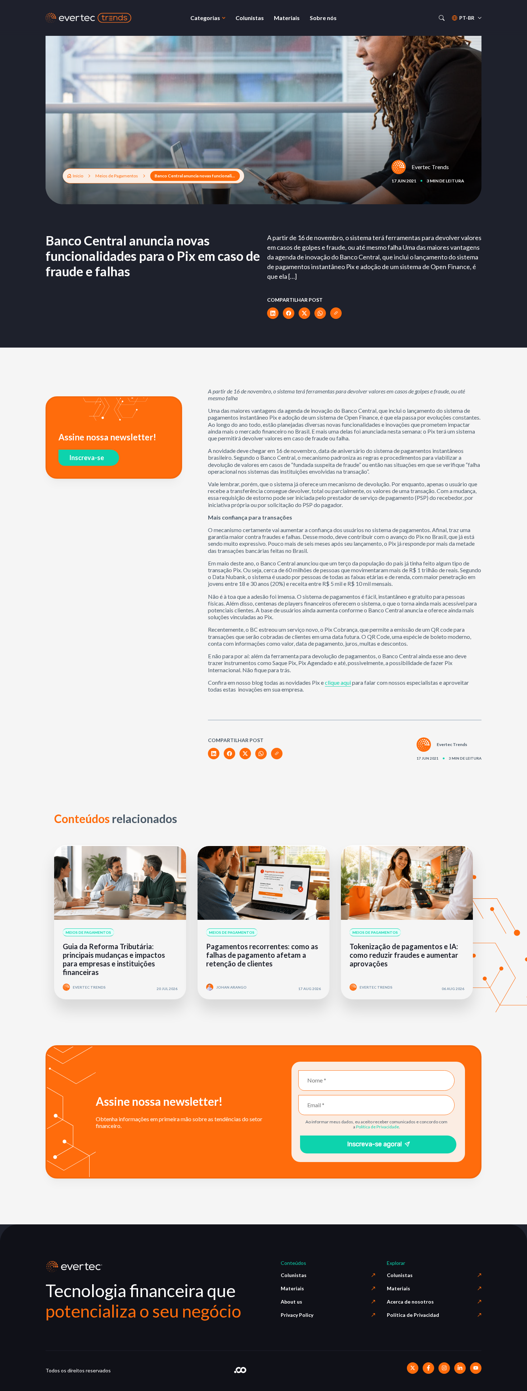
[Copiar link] (336, 313)
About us (291, 1302)
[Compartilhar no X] (304, 313)
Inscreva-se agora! (374, 1144)
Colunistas (294, 1275)
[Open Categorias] (223, 18)
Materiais (292, 1288)
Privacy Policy (297, 1315)
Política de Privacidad (413, 1315)
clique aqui (338, 682)
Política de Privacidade (377, 1126)
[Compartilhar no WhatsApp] (320, 313)
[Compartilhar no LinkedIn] (273, 313)
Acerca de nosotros (410, 1302)
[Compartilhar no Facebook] (288, 313)
